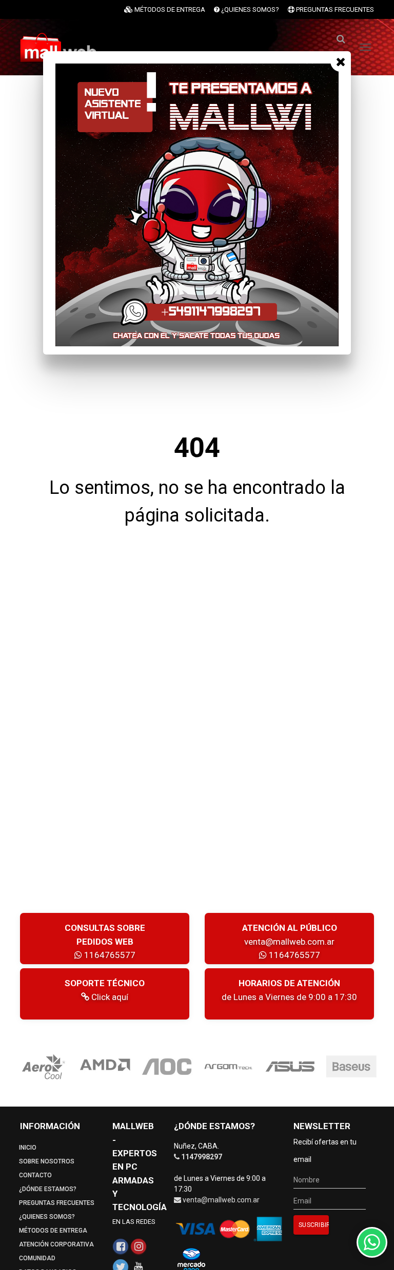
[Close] (340, 61)
